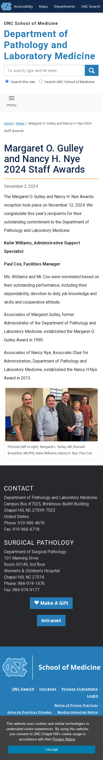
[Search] (92, 70)
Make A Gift (53, 603)
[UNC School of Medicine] (51, 667)
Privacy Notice (64, 739)
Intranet (51, 620)
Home (8, 123)
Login (92, 695)
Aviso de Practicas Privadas (29, 712)
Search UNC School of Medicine (69, 81)
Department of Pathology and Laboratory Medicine (49, 45)
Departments (64, 6)
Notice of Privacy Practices (76, 705)
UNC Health (23, 688)
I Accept (51, 750)
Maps (43, 6)
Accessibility (23, 6)
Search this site (22, 81)
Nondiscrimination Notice (77, 712)
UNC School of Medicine (31, 23)
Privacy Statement (80, 688)
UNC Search (90, 6)
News (20, 123)
